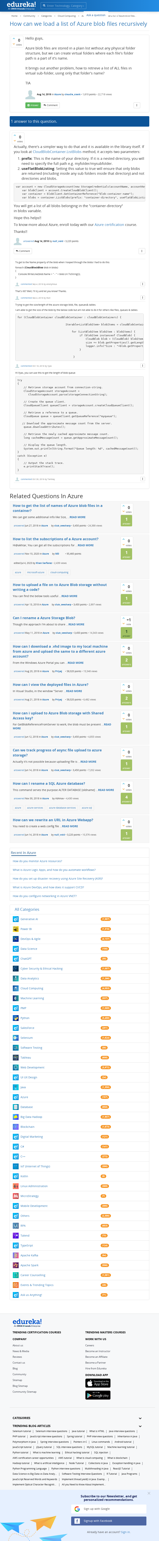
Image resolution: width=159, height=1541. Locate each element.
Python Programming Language (30, 1468)
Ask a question (95, 15)
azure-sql (87, 807)
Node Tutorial (76, 1463)
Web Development (32, 1067)
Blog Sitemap (20, 1386)
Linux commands (101, 1441)
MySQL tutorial (95, 1447)
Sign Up (142, 14)
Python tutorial (20, 1452)
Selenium (27, 1038)
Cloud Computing (32, 988)
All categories (27, 909)
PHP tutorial (19, 1436)
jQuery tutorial (44, 1447)
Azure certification (109, 224)
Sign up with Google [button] (96, 1509)
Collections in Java (98, 1463)
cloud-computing (59, 572)
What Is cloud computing (89, 1458)
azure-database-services (62, 807)
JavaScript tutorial (22, 1447)
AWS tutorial (65, 1458)
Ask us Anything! (31, 1295)
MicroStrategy (30, 1196)
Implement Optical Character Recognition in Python (35, 1484)
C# (22, 1146)
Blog (15, 1368)
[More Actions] (137, 105)
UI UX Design (29, 1077)
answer (34, 105)
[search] (44, 5)
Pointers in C (80, 1441)
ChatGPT (26, 958)
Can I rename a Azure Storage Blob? (44, 617)
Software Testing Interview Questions (82, 1473)
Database (27, 1107)
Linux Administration (34, 1186)
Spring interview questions (54, 1441)
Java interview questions (122, 1431)
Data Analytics (30, 978)
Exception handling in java (126, 1463)
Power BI (26, 929)
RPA (23, 1225)
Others (25, 1216)
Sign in (125, 1532)
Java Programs (129, 1473)
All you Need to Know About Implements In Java (84, 1484)
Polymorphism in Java (24, 1441)
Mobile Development (34, 1206)
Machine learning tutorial (121, 1447)
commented (26, 284)
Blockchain (28, 1127)
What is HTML (96, 1431)
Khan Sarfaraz (44, 563)
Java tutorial (78, 1431)
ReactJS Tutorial (121, 1468)
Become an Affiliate (96, 1357)
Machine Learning (32, 998)
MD (57, 553)
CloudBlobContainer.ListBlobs (57, 151)
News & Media (21, 1351)
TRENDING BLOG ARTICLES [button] (31, 1426)
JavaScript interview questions (46, 1436)
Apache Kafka (29, 1255)
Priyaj (58, 671)
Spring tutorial (74, 1436)
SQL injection (101, 1452)
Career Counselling (33, 1275)
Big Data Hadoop (31, 1117)
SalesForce (27, 1028)
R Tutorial (112, 1473)
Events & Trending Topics (37, 1285)
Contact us (19, 1362)
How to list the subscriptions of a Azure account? (56, 539)
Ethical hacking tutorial (77, 1452)
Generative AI (29, 919)
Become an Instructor (97, 1351)
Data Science (29, 949)
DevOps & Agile (31, 939)
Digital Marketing (32, 1136)
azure (18, 572)
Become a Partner (95, 1362)
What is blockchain (117, 1458)
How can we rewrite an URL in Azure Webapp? (53, 820)
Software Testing (31, 1047)
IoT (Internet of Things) (35, 1166)
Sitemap (17, 1380)
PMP (23, 1008)
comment (52, 105)
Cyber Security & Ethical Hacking (42, 968)
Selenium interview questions (51, 1431)
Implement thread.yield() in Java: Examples (84, 1479)
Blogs (114, 15)
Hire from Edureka (95, 1368)
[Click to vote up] (14, 38)
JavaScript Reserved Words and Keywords (35, 1479)
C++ (23, 1156)
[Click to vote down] (14, 44)
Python (25, 1018)
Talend (25, 1235)
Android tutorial (123, 1441)
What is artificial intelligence (49, 1463)
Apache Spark (29, 1265)
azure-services (35, 807)
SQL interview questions (69, 1447)
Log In (128, 14)
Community (19, 1374)
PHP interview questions (100, 1436)
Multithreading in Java (96, 1468)
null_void (58, 241)
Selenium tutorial (22, 1431)
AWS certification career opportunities (33, 1458)
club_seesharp (62, 525)
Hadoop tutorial (21, 1463)
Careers (89, 1345)
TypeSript (27, 1245)
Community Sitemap (24, 1391)
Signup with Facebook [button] (97, 1521)
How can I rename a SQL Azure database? (49, 783)
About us (18, 1345)
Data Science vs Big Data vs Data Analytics (35, 1473)
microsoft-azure (35, 572)
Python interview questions (65, 1468)
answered (28, 241)
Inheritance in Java (127, 1436)
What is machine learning (46, 1452)
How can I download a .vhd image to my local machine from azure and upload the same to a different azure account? (60, 651)
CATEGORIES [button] (21, 1418)
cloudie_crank (72, 94)
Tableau (26, 1057)
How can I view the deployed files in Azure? (50, 684)
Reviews (17, 1357)
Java (23, 1087)
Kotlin (24, 1176)
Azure (57, 94)
